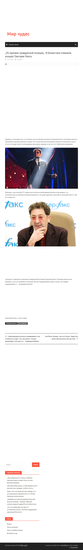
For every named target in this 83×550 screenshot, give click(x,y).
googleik (19, 59)
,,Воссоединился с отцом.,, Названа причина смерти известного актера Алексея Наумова (20, 480)
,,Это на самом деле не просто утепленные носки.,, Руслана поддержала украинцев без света (22, 509)
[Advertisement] (41, 14)
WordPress (65, 545)
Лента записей (12, 527)
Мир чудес (18, 34)
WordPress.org (12, 533)
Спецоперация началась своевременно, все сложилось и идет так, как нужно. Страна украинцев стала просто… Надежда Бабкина (22, 338)
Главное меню (14, 45)
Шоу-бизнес (23, 323)
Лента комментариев (15, 530)
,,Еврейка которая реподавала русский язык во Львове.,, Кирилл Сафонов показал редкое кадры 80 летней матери (21, 501)
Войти (9, 524)
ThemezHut (74, 547)
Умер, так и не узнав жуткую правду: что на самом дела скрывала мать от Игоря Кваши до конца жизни (21, 493)
